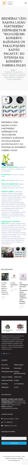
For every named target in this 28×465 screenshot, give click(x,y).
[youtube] (4, 354)
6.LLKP (16, 387)
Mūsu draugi (5, 368)
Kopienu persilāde (7, 380)
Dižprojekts (5, 387)
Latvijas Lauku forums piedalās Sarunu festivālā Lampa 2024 (4, 288)
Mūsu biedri (17, 368)
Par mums (4, 365)
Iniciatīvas (4, 384)
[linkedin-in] (6, 354)
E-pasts (3, 436)
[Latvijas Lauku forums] (7, 3)
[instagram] (9, 354)
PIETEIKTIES (14, 443)
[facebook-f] (1, 354)
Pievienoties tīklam (7, 371)
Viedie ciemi (18, 377)
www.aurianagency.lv (14, 460)
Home (13, 70)
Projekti (16, 380)
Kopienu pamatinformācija (19, 372)
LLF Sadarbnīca (19, 384)
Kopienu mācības (6, 377)
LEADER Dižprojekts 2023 (14, 285)
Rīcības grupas (18, 365)
